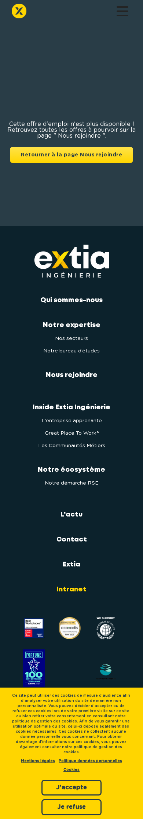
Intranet (71, 589)
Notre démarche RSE (72, 483)
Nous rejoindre (72, 375)
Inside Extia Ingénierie (71, 407)
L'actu (71, 515)
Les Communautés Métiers (71, 445)
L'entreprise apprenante (71, 420)
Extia (71, 565)
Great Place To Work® (72, 433)
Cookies (71, 770)
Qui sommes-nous (71, 300)
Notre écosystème (71, 470)
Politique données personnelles (90, 761)
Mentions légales (38, 761)
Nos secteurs (71, 338)
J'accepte (71, 787)
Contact (71, 540)
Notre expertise (71, 325)
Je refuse (71, 807)
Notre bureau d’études (71, 351)
